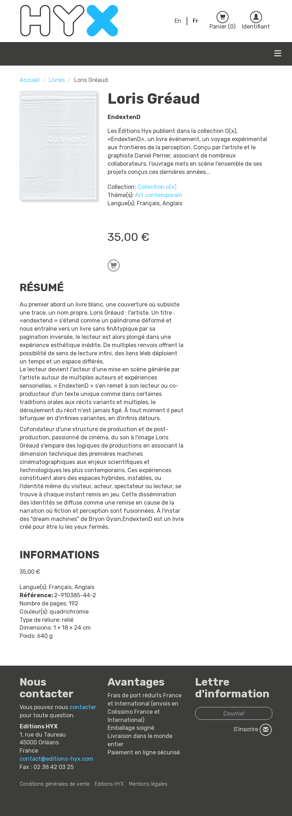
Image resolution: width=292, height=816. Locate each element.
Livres (57, 80)
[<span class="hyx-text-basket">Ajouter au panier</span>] (114, 265)
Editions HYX (109, 784)
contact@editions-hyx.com (56, 758)
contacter (82, 707)
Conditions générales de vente (55, 784)
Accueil (30, 80)
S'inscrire (247, 729)
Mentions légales (148, 784)
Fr (195, 20)
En (177, 20)
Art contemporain (158, 195)
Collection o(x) (156, 187)
